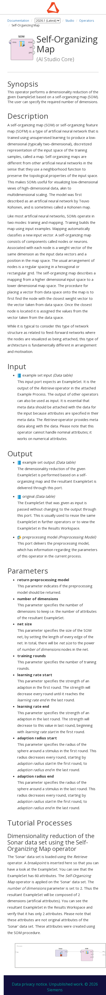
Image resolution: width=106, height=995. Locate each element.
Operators (86, 21)
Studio (69, 21)
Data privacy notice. (30, 984)
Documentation (18, 21)
